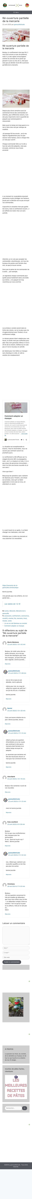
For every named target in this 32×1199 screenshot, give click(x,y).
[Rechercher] (24, 1108)
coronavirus (25, 616)
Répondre (7, 664)
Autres (6, 611)
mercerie (20, 618)
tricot (25, 618)
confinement (16, 616)
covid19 (5, 618)
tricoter (4, 621)
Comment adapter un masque (14, 626)
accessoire (7, 616)
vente (10, 621)
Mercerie (12, 611)
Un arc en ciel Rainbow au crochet (15, 623)
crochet (10, 618)
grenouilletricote (14, 671)
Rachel (9, 708)
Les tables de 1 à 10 (12, 604)
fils (15, 618)
